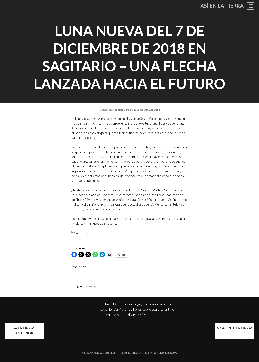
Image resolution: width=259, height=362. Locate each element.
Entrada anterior (24, 330)
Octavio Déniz (152, 109)
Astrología (92, 286)
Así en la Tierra (222, 5)
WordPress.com (165, 352)
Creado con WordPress (98, 352)
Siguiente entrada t (234, 330)
